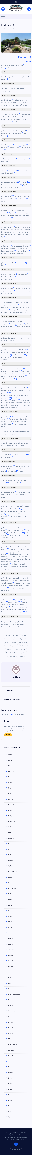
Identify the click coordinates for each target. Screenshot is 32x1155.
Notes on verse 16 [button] (9, 364)
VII (9, 88)
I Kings (17, 810)
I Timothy (17, 1050)
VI (7, 78)
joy (16, 646)
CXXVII (9, 566)
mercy (24, 649)
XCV (18, 454)
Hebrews (17, 1072)
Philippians (17, 1028)
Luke (17, 983)
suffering (12, 656)
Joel (17, 911)
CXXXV (19, 601)
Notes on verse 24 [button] (10, 475)
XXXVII (27, 210)
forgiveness (23, 642)
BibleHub (28, 61)
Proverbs (17, 860)
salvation (17, 652)
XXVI (9, 161)
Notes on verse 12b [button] (10, 297)
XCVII (12, 456)
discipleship (18, 639)
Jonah (17, 927)
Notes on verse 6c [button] (9, 165)
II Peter (17, 1089)
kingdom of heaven (12, 649)
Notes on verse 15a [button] (10, 333)
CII (6, 470)
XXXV (26, 198)
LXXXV (20, 404)
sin (25, 652)
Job (17, 849)
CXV (8, 515)
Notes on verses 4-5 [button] (10, 126)
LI (25, 262)
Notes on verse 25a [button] (10, 487)
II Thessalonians (17, 1045)
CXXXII (7, 587)
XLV (10, 245)
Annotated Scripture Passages (9, 29)
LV (16, 276)
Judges (17, 788)
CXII (23, 505)
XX (27, 144)
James (17, 1078)
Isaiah (17, 877)
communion (8, 639)
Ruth (17, 794)
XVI (27, 130)
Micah (17, 933)
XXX (18, 181)
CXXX (13, 582)
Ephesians (17, 1022)
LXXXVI (12, 416)
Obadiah (10, 922)
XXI (8, 147)
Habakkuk (17, 944)
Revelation (17, 1117)
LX (13, 302)
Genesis (17, 754)
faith (7, 642)
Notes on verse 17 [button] (9, 383)
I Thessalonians (17, 1039)
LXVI (23, 323)
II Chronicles (11, 827)
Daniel (17, 899)
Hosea (17, 905)
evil (27, 639)
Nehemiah (17, 838)
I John (17, 1095)
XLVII (15, 250)
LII (4, 264)
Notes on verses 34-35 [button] (11, 616)
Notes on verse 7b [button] (10, 191)
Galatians (17, 1017)
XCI (14, 445)
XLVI (29, 245)
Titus (17, 1061)
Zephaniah (17, 950)
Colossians (17, 1033)
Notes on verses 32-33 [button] (11, 594)
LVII (14, 288)
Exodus (17, 760)
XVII (22, 132)
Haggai (17, 955)
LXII (18, 304)
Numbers (17, 771)
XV (13, 121)
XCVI (27, 454)
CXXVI (10, 563)
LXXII (9, 354)
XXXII (21, 184)
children (16, 635)
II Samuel (17, 805)
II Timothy (17, 1056)
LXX (16, 340)
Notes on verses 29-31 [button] (11, 573)
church (24, 635)
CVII (20, 482)
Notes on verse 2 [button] (9, 95)
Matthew (17, 972)
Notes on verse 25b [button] (10, 501)
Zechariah (17, 961)
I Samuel (17, 799)
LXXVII (20, 370)
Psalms (17, 855)
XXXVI (9, 210)
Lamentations (17, 888)
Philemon (17, 1067)
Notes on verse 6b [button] (10, 154)
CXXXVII (25, 611)
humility (9, 646)
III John (10, 1106)
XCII (19, 445)
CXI (6, 496)
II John (10, 1100)
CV (27, 480)
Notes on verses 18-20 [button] (11, 411)
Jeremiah (17, 883)
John (17, 989)
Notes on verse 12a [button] (10, 283)
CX (14, 494)
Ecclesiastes (17, 866)
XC (6, 426)
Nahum (10, 938)
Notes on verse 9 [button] (9, 241)
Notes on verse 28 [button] (10, 542)
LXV (9, 323)
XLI (11, 217)
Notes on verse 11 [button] (9, 269)
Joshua (17, 782)
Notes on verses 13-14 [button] (10, 316)
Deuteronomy (17, 777)
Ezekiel (17, 894)
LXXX (26, 387)
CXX (23, 532)
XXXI (28, 181)
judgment (23, 646)
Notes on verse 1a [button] (9, 72)
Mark (17, 978)
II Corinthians (17, 1011)
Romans (17, 1000)
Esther (17, 844)
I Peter (17, 1084)
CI (21, 468)
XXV (28, 158)
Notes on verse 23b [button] (10, 461)
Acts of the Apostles (17, 994)
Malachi (17, 966)
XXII (20, 147)
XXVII (6, 170)
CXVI (6, 518)
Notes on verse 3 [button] (9, 109)
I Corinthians (17, 1005)
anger (8, 635)
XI (6, 102)
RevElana (16, 677)
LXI (7, 304)
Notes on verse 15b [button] (10, 345)
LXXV (9, 359)
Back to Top (17, 1149)
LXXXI (9, 392)
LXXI (26, 349)
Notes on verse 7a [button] (10, 177)
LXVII (14, 326)
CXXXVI (9, 606)
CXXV (9, 556)
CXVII (6, 529)
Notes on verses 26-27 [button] (11, 522)
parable (9, 652)
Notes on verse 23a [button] (10, 450)
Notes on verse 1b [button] (9, 83)
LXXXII (9, 397)
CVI (7, 482)
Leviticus (17, 766)
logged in (11, 714)
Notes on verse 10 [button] (9, 257)
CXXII (22, 534)
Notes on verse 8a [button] (10, 205)
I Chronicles (11, 821)
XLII (13, 226)
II (23, 64)
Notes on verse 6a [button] (10, 140)
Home (3, 16)
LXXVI (24, 368)
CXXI (7, 534)
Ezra (17, 833)
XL (6, 217)
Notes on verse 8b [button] (10, 222)
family (14, 642)
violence (21, 656)
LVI (13, 278)
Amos (17, 916)
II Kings (17, 816)
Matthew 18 (24, 57)
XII (16, 102)
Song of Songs (17, 872)
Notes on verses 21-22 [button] (11, 438)
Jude (9, 1111)
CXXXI (23, 585)
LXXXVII (7, 418)
